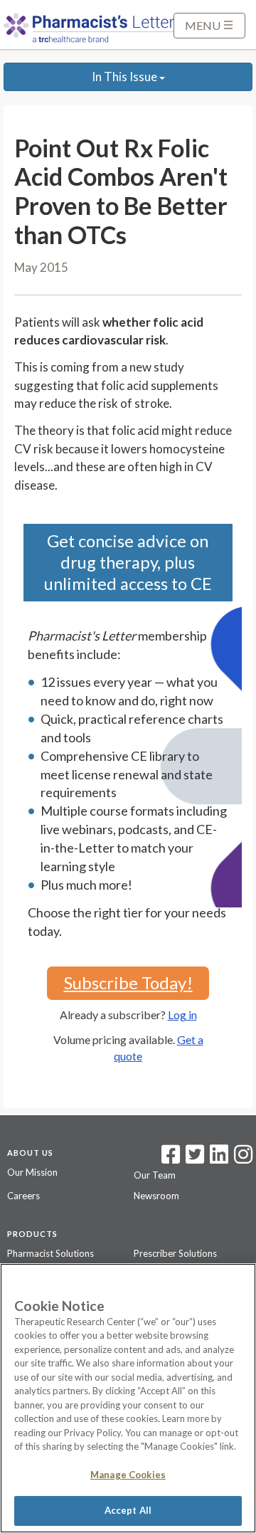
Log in (182, 1014)
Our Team (155, 1175)
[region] (128, 1398)
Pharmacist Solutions (50, 1253)
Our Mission (32, 1172)
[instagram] (243, 1158)
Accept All (128, 1510)
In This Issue (125, 76)
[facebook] (170, 1158)
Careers (23, 1195)
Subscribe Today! (128, 982)
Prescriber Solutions (175, 1253)
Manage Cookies (128, 1474)
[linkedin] (219, 1158)
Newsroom (156, 1195)
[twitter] (193, 1158)
